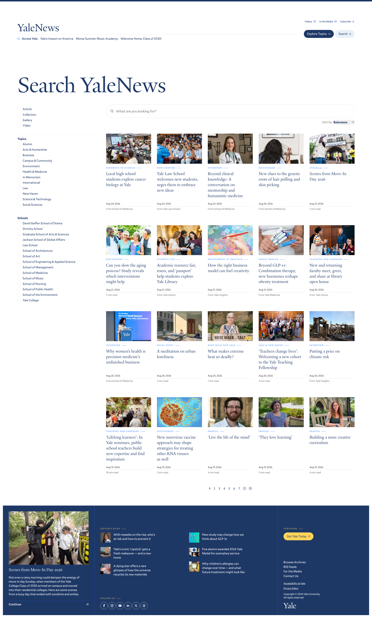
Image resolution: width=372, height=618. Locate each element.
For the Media (293, 571)
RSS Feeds (290, 567)
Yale (290, 607)
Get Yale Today (297, 536)
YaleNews (38, 28)
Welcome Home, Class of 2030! (141, 38)
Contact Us (291, 576)
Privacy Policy (291, 588)
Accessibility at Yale (294, 583)
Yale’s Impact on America (56, 38)
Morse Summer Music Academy (97, 38)
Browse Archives (295, 562)
